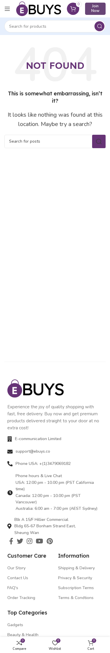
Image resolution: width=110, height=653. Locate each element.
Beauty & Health (22, 635)
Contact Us (17, 578)
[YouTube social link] (39, 541)
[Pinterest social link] (50, 541)
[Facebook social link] (11, 541)
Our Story (16, 568)
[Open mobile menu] (7, 9)
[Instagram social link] (29, 541)
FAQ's (12, 588)
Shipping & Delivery (76, 568)
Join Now (95, 8)
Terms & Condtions (76, 598)
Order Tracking (21, 598)
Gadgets (15, 625)
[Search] (99, 26)
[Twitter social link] (20, 541)
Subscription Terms (76, 588)
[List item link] (55, 451)
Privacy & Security (75, 578)
